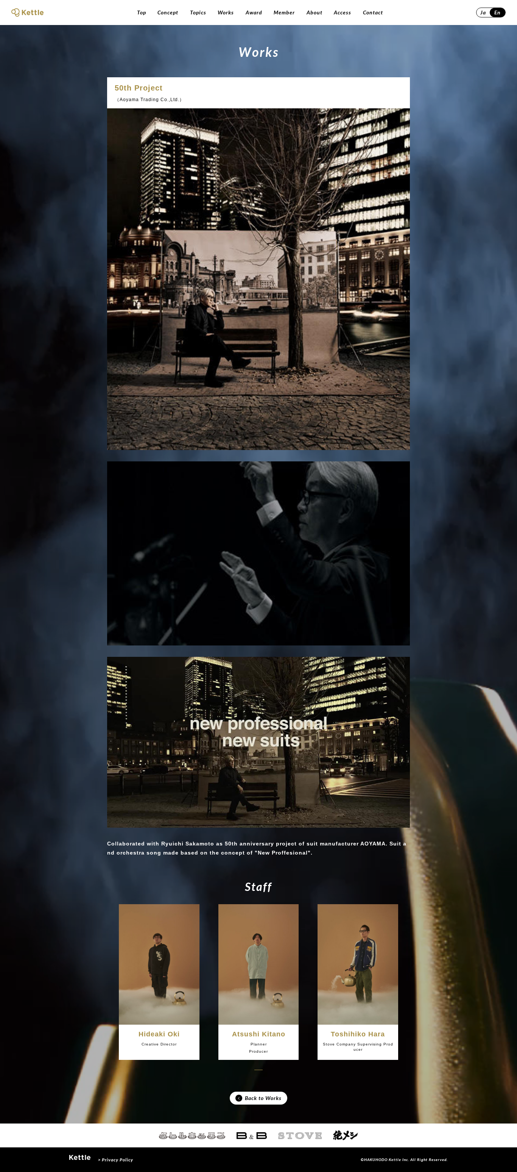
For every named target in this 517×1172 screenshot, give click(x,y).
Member (284, 12)
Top (141, 12)
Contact (373, 12)
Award (254, 12)
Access (342, 12)
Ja (483, 12)
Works (226, 12)
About (314, 12)
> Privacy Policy (115, 1160)
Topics (198, 12)
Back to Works (263, 1098)
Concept (167, 12)
